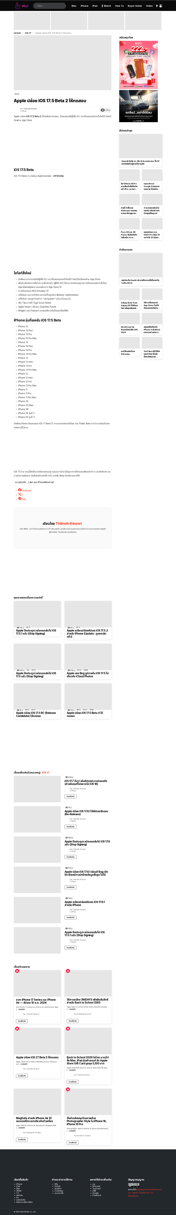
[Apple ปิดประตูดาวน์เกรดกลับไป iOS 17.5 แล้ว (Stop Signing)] (37, 657)
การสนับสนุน (59, 1191)
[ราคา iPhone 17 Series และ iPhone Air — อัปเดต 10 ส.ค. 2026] (37, 983)
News (86, 670)
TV (17, 1193)
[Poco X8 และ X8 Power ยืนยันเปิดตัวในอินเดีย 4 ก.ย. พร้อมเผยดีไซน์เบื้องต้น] (129, 223)
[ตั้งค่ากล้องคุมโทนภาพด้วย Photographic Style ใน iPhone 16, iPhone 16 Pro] (88, 1102)
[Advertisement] (62, 143)
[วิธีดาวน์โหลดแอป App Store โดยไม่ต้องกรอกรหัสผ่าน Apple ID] (152, 294)
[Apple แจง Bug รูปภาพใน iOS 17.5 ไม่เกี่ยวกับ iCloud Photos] (88, 657)
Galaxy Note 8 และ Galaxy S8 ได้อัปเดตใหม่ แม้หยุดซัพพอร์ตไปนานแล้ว (129, 305)
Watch (19, 1191)
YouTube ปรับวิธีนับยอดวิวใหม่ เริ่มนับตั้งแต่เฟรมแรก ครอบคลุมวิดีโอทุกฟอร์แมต (152, 354)
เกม (94, 1184)
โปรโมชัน (58, 1186)
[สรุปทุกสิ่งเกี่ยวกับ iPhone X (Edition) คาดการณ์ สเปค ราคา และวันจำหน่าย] (152, 318)
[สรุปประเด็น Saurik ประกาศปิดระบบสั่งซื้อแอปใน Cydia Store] (140, 265)
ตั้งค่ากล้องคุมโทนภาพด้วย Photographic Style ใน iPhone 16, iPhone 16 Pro (86, 1121)
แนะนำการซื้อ (59, 1193)
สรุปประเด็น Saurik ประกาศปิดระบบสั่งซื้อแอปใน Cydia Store (140, 281)
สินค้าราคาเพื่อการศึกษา (24, 1202)
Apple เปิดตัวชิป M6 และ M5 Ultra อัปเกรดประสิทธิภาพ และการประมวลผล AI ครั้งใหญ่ (142, 25)
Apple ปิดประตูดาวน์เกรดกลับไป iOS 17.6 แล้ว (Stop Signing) (87, 843)
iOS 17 (28, 627)
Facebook (97, 1195)
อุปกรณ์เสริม (20, 1200)
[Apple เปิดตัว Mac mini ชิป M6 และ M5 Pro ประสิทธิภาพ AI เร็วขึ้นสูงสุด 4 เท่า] (69, 21)
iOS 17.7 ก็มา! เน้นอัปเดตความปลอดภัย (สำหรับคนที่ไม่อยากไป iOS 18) (86, 782)
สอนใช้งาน (58, 1188)
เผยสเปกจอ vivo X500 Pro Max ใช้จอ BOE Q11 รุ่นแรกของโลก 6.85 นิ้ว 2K (152, 235)
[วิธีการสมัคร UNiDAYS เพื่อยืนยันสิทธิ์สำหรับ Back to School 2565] (88, 983)
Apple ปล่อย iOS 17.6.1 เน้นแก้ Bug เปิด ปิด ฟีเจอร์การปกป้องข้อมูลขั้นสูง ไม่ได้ (86, 873)
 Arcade (96, 1186)
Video (149, 6)
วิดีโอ (56, 1184)
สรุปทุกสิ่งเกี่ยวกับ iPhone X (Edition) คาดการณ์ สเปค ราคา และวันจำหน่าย (152, 330)
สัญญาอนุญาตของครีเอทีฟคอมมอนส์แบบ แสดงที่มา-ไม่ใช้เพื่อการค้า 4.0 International (145, 1192)
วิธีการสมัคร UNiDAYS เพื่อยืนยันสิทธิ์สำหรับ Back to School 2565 (87, 1001)
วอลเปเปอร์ (96, 1188)
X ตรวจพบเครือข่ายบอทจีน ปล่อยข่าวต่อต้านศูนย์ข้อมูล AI (151, 210)
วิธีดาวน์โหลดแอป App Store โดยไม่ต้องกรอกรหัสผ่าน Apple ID (151, 305)
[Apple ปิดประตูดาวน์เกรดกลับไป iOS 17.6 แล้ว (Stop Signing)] (37, 849)
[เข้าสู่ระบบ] (160, 5)
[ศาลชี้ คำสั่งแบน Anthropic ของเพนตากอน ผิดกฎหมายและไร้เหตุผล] (129, 199)
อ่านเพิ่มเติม (70, 796)
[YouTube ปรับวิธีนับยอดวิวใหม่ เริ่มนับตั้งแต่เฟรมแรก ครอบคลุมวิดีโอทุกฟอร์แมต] (152, 342)
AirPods (19, 1195)
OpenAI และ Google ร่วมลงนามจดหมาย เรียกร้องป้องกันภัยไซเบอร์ (151, 186)
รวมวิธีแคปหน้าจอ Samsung (128, 352)
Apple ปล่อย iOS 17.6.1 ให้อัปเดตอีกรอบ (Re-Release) (86, 813)
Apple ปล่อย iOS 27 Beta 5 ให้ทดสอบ (37, 1057)
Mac (74, 6)
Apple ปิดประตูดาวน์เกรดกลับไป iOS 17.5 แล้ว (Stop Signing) (36, 675)
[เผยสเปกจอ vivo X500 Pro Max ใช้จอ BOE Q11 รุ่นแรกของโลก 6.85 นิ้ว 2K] (152, 223)
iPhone (84, 6)
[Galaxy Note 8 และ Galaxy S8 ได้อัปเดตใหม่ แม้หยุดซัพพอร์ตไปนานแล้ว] (129, 294)
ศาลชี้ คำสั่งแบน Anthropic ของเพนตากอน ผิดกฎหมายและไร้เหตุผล (129, 211)
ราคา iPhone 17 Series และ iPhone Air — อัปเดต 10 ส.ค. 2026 (36, 1001)
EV (17, 1197)
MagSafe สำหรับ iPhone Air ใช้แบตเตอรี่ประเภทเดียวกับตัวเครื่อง (34, 1120)
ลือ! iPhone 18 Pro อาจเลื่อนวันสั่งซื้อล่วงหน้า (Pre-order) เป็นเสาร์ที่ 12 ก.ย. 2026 (129, 186)
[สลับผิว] (157, 6)
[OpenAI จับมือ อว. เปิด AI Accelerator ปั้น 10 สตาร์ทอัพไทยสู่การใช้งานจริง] (140, 146)
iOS (28, 670)
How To (119, 6)
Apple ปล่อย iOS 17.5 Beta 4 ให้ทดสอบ (85, 714)
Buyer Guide (135, 6)
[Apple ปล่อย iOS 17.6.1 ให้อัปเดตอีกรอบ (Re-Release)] (37, 819)
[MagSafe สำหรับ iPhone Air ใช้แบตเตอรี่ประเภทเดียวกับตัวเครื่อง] (37, 1102)
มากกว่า (22, 1009)
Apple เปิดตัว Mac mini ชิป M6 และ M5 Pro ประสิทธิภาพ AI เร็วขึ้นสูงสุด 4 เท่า (68, 26)
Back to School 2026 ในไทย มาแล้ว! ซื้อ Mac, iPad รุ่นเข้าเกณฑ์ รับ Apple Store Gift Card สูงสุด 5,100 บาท (88, 1060)
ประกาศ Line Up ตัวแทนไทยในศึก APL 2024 (129, 330)
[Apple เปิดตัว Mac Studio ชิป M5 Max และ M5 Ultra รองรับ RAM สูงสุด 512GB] (106, 21)
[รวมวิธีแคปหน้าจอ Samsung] (129, 342)
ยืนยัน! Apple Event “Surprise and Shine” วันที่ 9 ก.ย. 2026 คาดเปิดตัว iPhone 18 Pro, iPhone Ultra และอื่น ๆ (31, 25)
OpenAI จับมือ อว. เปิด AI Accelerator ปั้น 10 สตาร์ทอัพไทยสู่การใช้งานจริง (140, 162)
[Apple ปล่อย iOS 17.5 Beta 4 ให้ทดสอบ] (88, 696)
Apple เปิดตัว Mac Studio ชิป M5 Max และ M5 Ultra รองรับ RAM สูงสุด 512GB (106, 26)
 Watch (106, 6)
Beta (27, 709)
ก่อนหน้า (15, 21)
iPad (94, 6)
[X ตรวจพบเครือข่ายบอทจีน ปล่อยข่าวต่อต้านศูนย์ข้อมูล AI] (152, 199)
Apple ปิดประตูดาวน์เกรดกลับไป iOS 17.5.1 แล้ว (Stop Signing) (36, 632)
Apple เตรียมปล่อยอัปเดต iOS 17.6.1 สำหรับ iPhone (85, 903)
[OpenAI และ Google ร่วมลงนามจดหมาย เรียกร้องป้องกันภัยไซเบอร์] (152, 175)
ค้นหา (37, 6)
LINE (94, 1191)
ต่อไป (161, 21)
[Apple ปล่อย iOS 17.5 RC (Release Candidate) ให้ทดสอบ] (37, 696)
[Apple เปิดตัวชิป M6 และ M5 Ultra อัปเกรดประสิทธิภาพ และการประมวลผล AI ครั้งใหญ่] (143, 21)
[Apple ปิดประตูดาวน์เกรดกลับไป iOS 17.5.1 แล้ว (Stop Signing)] (37, 614)
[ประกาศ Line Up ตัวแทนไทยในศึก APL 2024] (129, 318)
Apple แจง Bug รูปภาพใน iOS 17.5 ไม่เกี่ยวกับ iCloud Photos (88, 675)
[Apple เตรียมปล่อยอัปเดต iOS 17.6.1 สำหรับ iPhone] (37, 910)
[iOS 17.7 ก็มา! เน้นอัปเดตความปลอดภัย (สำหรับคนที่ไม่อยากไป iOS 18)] (37, 789)
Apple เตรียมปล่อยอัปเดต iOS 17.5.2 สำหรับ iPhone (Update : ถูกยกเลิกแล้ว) (87, 633)
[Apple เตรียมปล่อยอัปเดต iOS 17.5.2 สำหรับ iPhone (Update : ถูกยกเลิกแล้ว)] (88, 614)
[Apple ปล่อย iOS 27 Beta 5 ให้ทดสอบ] (37, 1041)
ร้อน (17, 971)
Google (96, 1193)
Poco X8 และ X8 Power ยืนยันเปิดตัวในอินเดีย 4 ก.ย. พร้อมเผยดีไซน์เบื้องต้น (129, 235)
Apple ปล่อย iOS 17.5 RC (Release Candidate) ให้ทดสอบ (36, 714)
